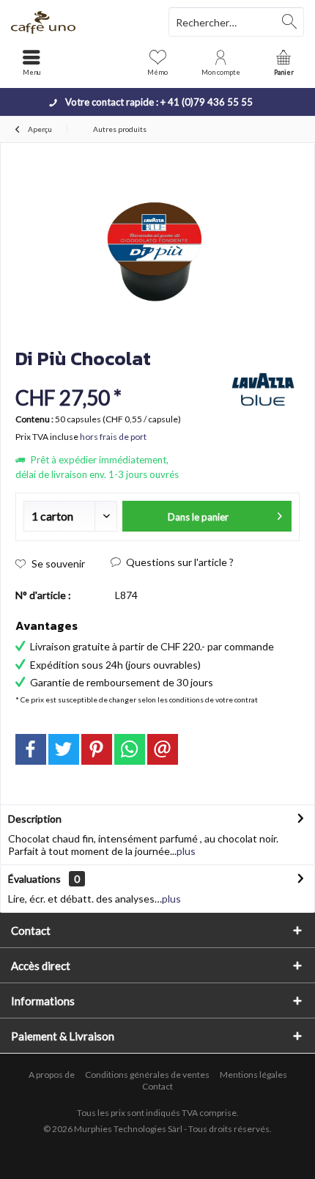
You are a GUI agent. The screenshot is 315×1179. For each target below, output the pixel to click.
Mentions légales (253, 1074)
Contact (157, 1086)
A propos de (52, 1074)
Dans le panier (198, 517)
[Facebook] (30, 749)
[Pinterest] (96, 749)
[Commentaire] (119, 377)
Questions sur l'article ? (179, 562)
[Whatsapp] (129, 749)
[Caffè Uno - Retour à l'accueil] (79, 22)
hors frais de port (113, 436)
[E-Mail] (162, 749)
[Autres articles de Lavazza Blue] (263, 389)
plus (186, 851)
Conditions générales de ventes (147, 1074)
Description (35, 818)
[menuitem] (283, 62)
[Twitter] (63, 749)
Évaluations (34, 879)
